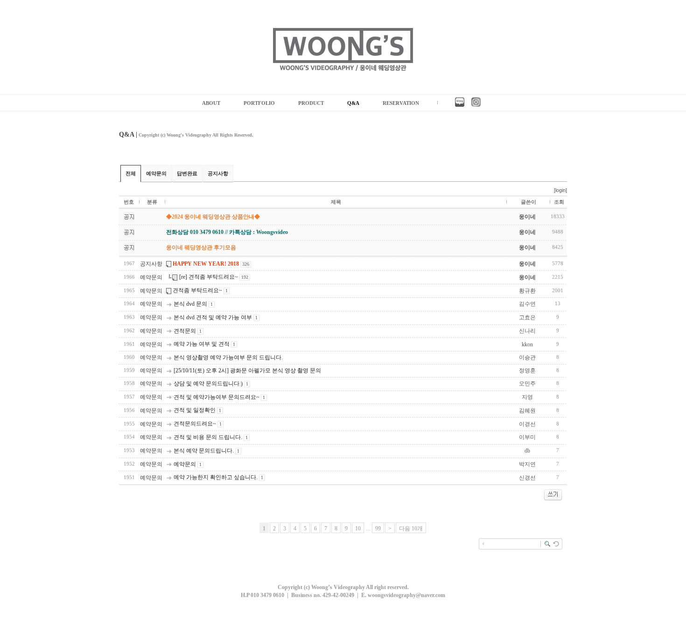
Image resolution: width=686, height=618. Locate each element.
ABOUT (211, 103)
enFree (561, 560)
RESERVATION (401, 103)
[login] (560, 190)
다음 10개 (411, 528)
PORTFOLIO (259, 103)
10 (358, 528)
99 (378, 528)
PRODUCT (311, 103)
